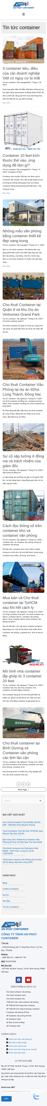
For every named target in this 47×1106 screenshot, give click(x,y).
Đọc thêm (6, 103)
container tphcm (15, 617)
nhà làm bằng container (20, 690)
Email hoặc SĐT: (8, 1087)
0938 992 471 (7, 957)
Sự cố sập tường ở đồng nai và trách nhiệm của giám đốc (23, 461)
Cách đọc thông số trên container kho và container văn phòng (22, 530)
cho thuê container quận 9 (13, 321)
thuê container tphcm (17, 619)
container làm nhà (10, 688)
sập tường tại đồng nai (12, 472)
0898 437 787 (20, 957)
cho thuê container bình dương (15, 764)
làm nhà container (25, 688)
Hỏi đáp (6, 901)
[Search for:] (23, 801)
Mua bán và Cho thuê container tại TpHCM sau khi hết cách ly (21, 603)
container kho (8, 542)
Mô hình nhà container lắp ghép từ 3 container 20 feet (22, 676)
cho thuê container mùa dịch (14, 614)
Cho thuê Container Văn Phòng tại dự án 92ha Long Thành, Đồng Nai (23, 389)
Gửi (6, 1099)
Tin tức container (11, 907)
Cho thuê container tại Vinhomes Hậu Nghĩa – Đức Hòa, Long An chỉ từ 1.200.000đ (20, 851)
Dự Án (6, 895)
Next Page (23, 790)
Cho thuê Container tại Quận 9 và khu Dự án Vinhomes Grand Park (22, 309)
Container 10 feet (15, 172)
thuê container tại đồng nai (18, 404)
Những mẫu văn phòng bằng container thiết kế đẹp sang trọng (22, 236)
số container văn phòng (23, 542)
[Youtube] (28, 980)
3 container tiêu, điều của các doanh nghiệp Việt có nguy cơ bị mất (21, 73)
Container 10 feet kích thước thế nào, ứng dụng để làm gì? (21, 160)
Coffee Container (11, 889)
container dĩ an (19, 767)
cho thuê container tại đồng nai (15, 401)
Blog (5, 883)
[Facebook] (19, 980)
